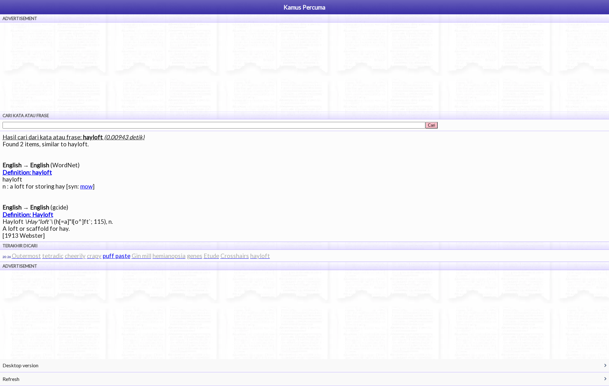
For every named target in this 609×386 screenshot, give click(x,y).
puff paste (116, 255)
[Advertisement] (304, 67)
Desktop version (20, 365)
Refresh (11, 379)
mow (86, 186)
